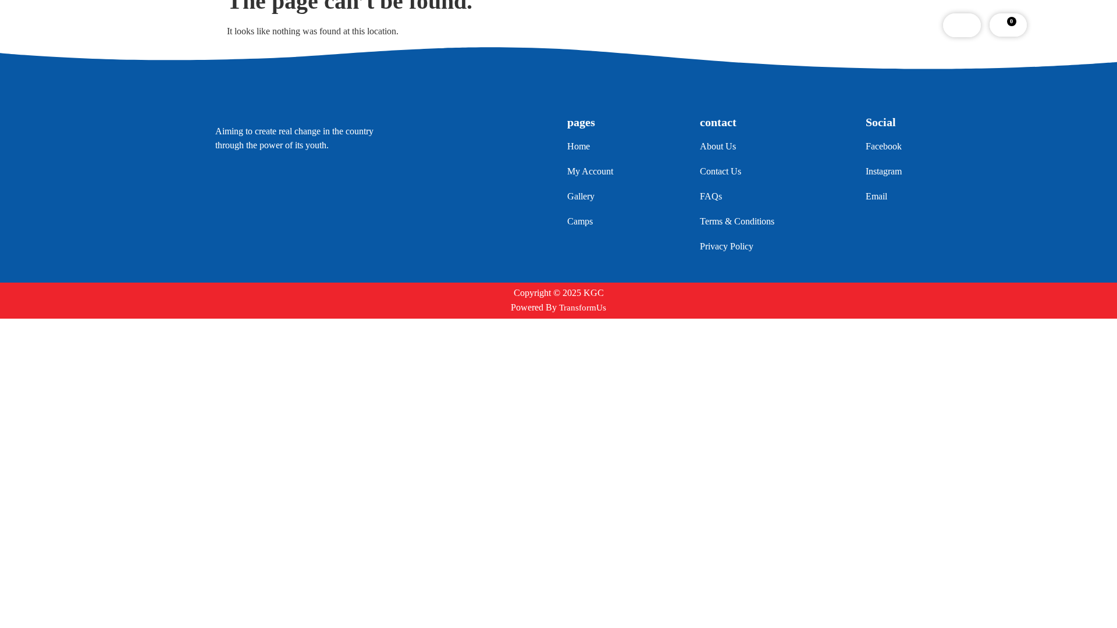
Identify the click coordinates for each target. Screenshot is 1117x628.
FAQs (589, 25)
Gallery (541, 25)
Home (384, 25)
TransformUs (582, 307)
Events (490, 25)
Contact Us (645, 25)
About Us (436, 25)
